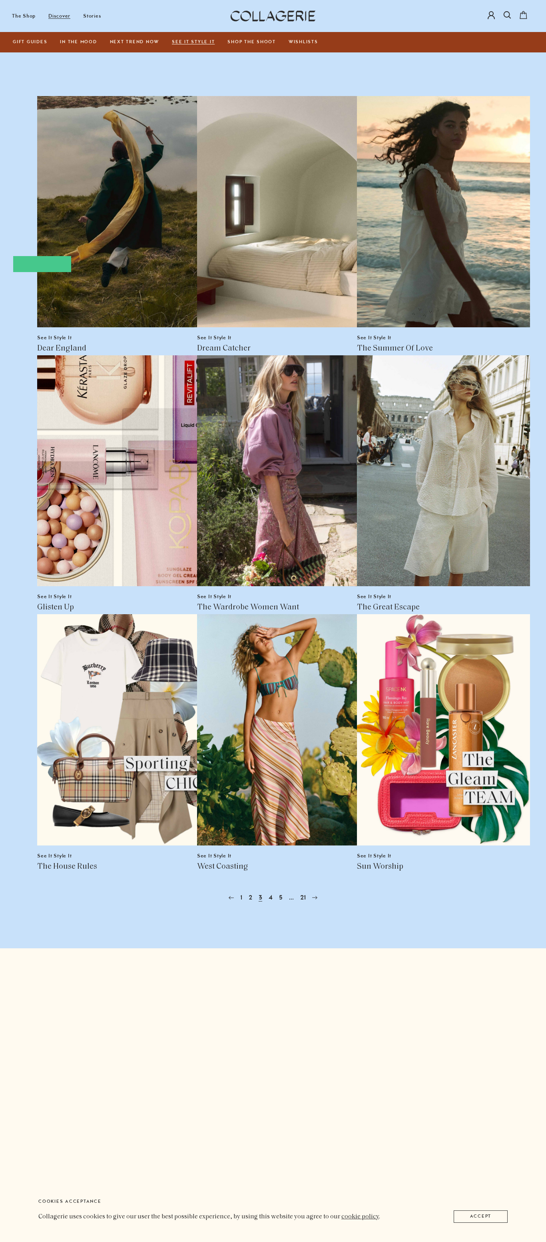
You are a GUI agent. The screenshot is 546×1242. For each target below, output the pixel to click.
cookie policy (360, 1217)
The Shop (24, 16)
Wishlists (303, 42)
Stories (92, 16)
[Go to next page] (314, 897)
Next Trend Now (134, 42)
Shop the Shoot (251, 42)
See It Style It (193, 42)
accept (481, 1216)
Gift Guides (30, 42)
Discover (59, 16)
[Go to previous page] (231, 897)
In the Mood (78, 42)
